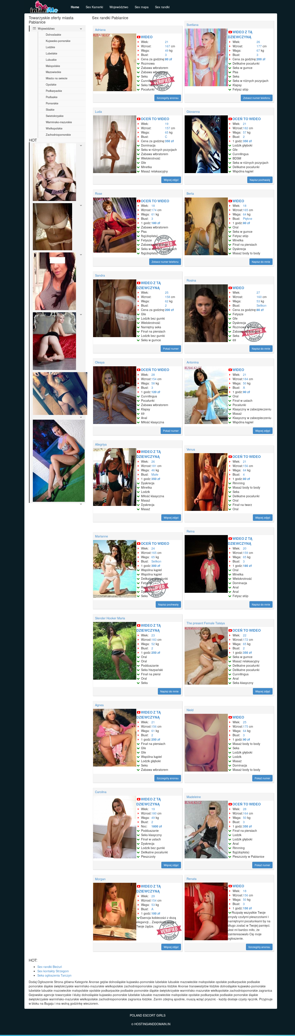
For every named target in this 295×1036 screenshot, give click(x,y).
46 (153, 470)
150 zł (247, 908)
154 (154, 379)
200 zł (261, 59)
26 (258, 42)
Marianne (101, 536)
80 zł (168, 59)
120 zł (155, 392)
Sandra (100, 275)
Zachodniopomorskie (58, 135)
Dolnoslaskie (53, 35)
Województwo (118, 7)
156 (245, 466)
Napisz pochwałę (260, 180)
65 (166, 132)
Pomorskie (52, 103)
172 (245, 639)
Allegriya (101, 444)
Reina (191, 531)
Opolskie (51, 84)
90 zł (246, 392)
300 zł (155, 565)
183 (154, 639)
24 (153, 548)
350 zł (169, 141)
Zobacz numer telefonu (256, 98)
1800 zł (156, 826)
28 (153, 374)
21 (166, 42)
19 (166, 123)
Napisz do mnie (261, 261)
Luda (98, 111)
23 (153, 635)
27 (258, 292)
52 (153, 644)
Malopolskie (53, 66)
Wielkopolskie (54, 128)
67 (258, 50)
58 (153, 383)
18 (153, 205)
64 (244, 214)
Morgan (100, 879)
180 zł (155, 223)
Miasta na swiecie (56, 78)
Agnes (99, 705)
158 (167, 297)
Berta (190, 193)
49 (166, 50)
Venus (191, 449)
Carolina (100, 792)
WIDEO (146, 36)
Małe (154, 474)
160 (259, 297)
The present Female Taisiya (206, 623)
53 (258, 301)
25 (166, 292)
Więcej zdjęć (171, 180)
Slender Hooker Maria (110, 618)
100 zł (155, 913)
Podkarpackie (54, 91)
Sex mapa (142, 7)
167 (167, 46)
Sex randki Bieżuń (49, 966)
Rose (98, 193)
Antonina (193, 362)
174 (154, 210)
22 (244, 635)
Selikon (261, 305)
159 (245, 552)
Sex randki (162, 7)
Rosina (191, 280)
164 (245, 813)
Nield (190, 710)
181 (154, 466)
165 (245, 210)
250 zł (155, 652)
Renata (192, 879)
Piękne (247, 218)
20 (244, 548)
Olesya (100, 362)
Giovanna (193, 111)
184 (245, 379)
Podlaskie (51, 97)
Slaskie (50, 110)
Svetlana (192, 24)
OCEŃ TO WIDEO (155, 118)
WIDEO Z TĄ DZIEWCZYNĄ (240, 34)
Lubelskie (51, 53)
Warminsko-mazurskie (59, 122)
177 (259, 46)
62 (166, 301)
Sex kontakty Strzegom (53, 971)
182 (245, 128)
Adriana (100, 29)
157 (167, 128)
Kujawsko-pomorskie (58, 41)
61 (153, 214)
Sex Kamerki (94, 7)
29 (153, 896)
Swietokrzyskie (54, 116)
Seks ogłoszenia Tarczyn (54, 975)
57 (244, 132)
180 (154, 813)
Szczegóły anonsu (168, 98)
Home (75, 7)
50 (244, 383)
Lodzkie (50, 47)
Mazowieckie (53, 72)
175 (245, 726)
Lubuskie (51, 60)
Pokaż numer (171, 348)
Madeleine (194, 797)
